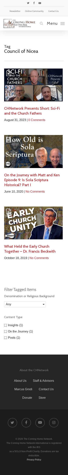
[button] (56, 23)
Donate (27, 397)
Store (42, 397)
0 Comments (36, 120)
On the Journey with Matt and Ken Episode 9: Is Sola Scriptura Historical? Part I (32, 180)
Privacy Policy (34, 459)
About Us (20, 380)
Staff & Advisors (43, 380)
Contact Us (46, 389)
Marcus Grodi (23, 389)
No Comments (35, 191)
